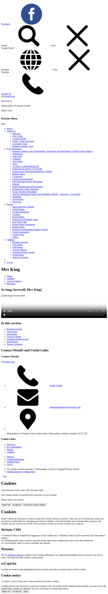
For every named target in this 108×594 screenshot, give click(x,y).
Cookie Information (15, 459)
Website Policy (13, 462)
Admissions (17, 154)
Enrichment (17, 247)
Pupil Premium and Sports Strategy (27, 186)
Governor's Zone (19, 144)
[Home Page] (8, 96)
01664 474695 (56, 385)
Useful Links (18, 234)
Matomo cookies (15, 555)
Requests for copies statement (25, 189)
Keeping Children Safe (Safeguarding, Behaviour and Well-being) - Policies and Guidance (52, 151)
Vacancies (16, 202)
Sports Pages (18, 255)
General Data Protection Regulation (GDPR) (32, 171)
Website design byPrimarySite (21, 471)
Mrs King (11, 283)
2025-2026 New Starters (23, 207)
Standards (16, 197)
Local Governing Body (22, 179)
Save (26, 591)
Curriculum (17, 176)
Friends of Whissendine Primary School (30, 229)
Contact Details (19, 139)
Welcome (16, 133)
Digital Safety (18, 227)
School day (17, 156)
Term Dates (17, 161)
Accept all (17, 505)
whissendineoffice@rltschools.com (65, 407)
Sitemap (10, 457)
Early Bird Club (19, 222)
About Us (11, 131)
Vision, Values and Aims (23, 141)
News (15, 164)
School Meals (18, 217)
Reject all (6, 505)
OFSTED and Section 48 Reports (27, 181)
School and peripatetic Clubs (25, 219)
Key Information (14, 149)
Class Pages (17, 245)
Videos (15, 237)
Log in (10, 262)
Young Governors (20, 257)
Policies (15, 184)
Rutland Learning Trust (22, 146)
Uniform (16, 214)
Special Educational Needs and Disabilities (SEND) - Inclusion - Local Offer (46, 194)
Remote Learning (20, 242)
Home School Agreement (23, 224)
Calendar (16, 159)
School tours (17, 199)
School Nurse (18, 209)
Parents (10, 204)
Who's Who (17, 136)
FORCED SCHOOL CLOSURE (27, 169)
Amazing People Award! (23, 252)
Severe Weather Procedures (24, 192)
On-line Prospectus (20, 212)
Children (10, 239)
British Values (18, 174)
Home (9, 128)
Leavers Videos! (19, 250)
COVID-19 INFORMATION (25, 166)
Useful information (20, 232)
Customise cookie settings (34, 505)
